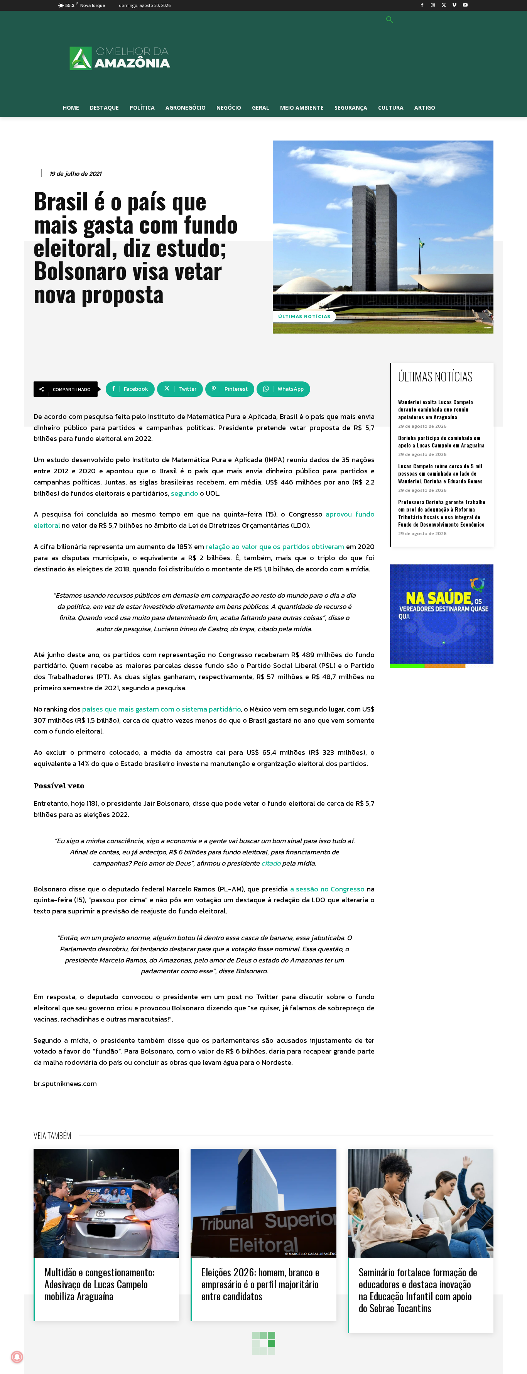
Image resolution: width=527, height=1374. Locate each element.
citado (270, 863)
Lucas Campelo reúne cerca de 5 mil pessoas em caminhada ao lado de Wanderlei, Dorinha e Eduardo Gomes (440, 473)
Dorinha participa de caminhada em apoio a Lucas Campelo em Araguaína (441, 441)
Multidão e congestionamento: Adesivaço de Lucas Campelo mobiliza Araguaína (99, 1283)
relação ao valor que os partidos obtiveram (275, 546)
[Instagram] (433, 5)
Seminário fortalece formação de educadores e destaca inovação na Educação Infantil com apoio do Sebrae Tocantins (418, 1290)
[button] (389, 20)
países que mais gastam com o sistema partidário (161, 709)
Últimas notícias (304, 316)
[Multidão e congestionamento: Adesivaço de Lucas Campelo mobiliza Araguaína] (106, 1203)
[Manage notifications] (17, 1357)
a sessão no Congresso (327, 889)
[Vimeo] (454, 5)
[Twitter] (443, 5)
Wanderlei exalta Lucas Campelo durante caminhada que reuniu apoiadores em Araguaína (435, 409)
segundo (184, 493)
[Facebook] (422, 5)
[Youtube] (465, 5)
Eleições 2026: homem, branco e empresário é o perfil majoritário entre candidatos (260, 1283)
